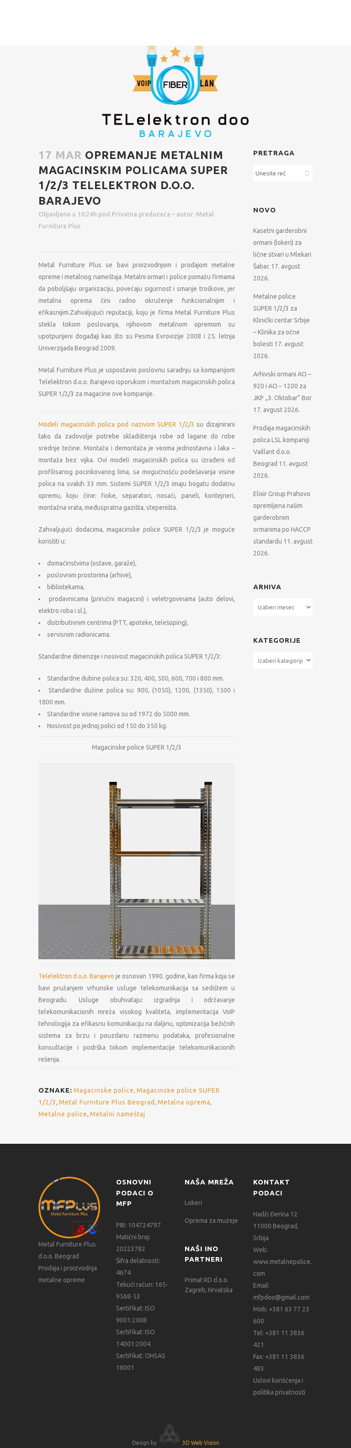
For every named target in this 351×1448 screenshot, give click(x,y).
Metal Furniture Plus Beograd (107, 1102)
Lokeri (193, 1202)
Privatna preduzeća (141, 214)
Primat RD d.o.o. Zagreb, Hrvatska (209, 1285)
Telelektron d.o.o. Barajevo (76, 976)
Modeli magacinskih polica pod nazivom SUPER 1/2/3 (117, 424)
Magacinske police (104, 1090)
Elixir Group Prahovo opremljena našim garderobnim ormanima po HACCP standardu (282, 517)
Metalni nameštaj (117, 1114)
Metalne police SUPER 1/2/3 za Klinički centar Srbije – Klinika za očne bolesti (281, 320)
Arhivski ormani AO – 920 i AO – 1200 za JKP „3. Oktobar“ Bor (282, 386)
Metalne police (62, 1114)
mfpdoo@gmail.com (281, 1297)
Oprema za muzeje (211, 1220)
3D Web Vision (200, 1443)
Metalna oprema (184, 1102)
